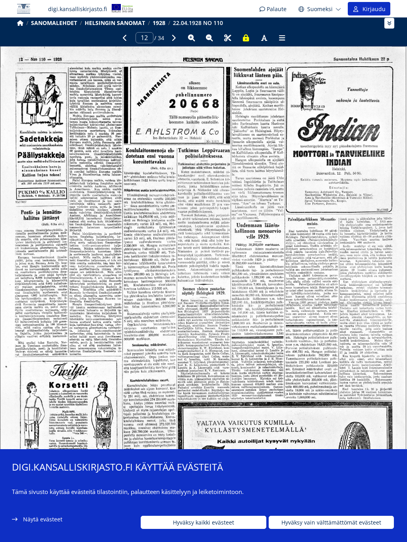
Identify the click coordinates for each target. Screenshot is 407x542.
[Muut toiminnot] (282, 38)
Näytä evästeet (42, 519)
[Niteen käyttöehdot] (246, 38)
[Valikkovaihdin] (389, 23)
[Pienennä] (209, 38)
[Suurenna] (192, 38)
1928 (159, 23)
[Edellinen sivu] (125, 38)
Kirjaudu (372, 9)
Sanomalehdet (54, 23)
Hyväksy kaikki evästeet (203, 522)
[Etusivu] (20, 23)
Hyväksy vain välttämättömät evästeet (331, 522)
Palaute (276, 9)
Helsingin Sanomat (115, 23)
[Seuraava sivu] (173, 38)
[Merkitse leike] (228, 38)
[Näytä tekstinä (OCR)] (264, 38)
